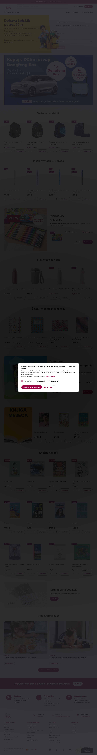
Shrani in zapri (48, 387)
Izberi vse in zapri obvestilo (31, 387)
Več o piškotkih (50, 376)
